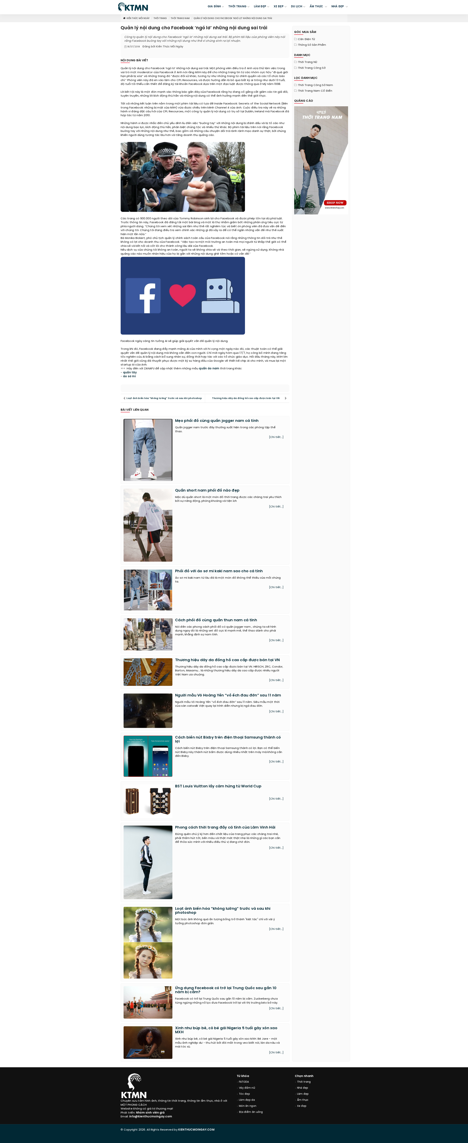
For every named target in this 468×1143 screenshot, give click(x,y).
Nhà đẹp (302, 1088)
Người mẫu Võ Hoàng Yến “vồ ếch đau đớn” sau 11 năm (228, 695)
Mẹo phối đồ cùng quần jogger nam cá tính (216, 421)
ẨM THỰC (317, 6)
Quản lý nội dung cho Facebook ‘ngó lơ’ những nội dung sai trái (233, 18)
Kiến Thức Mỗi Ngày (138, 18)
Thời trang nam (180, 18)
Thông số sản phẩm (312, 45)
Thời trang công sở (312, 68)
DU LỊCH (296, 6)
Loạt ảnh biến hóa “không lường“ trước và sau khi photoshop (164, 398)
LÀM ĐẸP (260, 6)
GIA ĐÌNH (214, 6)
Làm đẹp (303, 1094)
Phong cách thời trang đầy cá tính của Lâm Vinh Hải (225, 827)
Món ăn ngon (247, 1106)
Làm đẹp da (247, 1100)
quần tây (130, 372)
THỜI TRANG (237, 6)
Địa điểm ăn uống (251, 1112)
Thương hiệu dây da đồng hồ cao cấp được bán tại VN (246, 398)
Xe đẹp (302, 1106)
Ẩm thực (303, 1100)
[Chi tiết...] (276, 437)
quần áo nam (209, 368)
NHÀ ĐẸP (338, 6)
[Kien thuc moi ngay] (133, 7)
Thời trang (160, 18)
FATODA (244, 1082)
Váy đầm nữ (247, 1088)
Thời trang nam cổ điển (315, 90)
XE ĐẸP (279, 6)
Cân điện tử (306, 39)
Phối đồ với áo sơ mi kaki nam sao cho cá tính (219, 571)
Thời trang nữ (307, 62)
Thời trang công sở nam (315, 85)
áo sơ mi (129, 376)
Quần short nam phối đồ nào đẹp (207, 490)
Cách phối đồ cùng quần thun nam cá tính (216, 620)
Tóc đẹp (244, 1094)
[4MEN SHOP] (321, 160)
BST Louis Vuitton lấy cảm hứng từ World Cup (218, 786)
